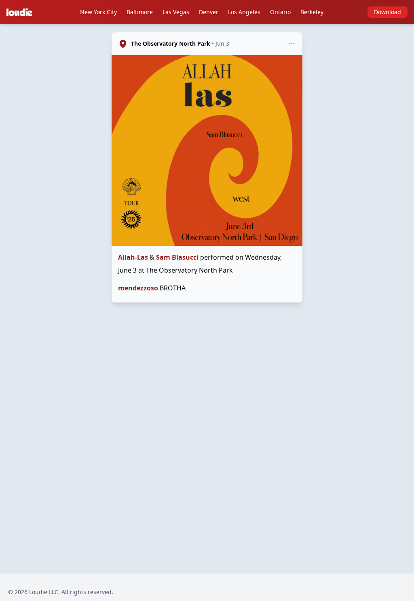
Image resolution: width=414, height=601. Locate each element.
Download (387, 12)
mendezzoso (138, 288)
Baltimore (140, 12)
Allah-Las (133, 257)
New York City (98, 12)
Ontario (280, 12)
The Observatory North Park (170, 43)
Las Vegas (176, 12)
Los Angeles (244, 12)
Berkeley (311, 12)
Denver (208, 12)
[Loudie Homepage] (21, 12)
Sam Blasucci (177, 257)
